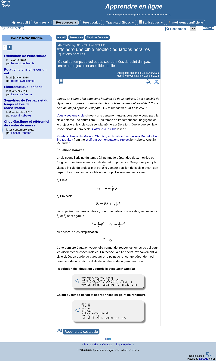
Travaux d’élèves (119, 22)
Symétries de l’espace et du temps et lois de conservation (26, 104)
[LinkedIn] (109, 339)
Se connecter (14, 28)
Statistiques (152, 22)
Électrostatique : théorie (23, 87)
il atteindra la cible (104, 129)
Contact (107, 344)
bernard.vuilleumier (23, 63)
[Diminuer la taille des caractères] (156, 83)
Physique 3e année (97, 37)
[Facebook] (106, 339)
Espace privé (124, 344)
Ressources (66, 22)
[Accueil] (5, 7)
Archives (41, 22)
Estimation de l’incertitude (25, 56)
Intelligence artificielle (187, 22)
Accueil (22, 22)
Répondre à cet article (81, 332)
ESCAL (203, 358)
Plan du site (91, 344)
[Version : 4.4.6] (209, 356)
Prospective (91, 22)
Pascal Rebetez (21, 115)
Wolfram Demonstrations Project (108, 139)
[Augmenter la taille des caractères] (148, 83)
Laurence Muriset (22, 94)
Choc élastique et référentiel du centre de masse (26, 123)
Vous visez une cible (71, 115)
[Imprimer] (61, 83)
